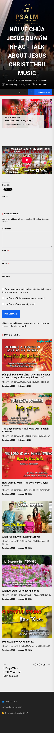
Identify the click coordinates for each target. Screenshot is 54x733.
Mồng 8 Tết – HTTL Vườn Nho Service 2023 (12, 672)
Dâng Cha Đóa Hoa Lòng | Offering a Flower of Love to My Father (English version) (26, 376)
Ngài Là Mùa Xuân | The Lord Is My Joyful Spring (25, 484)
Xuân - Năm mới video (12, 117)
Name (5, 250)
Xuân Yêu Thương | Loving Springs (21, 536)
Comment (7, 228)
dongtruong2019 (11, 125)
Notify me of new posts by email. (20, 304)
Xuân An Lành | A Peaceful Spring (20, 590)
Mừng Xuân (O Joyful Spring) (18, 641)
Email (5, 263)
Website (6, 276)
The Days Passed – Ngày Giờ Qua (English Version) (25, 430)
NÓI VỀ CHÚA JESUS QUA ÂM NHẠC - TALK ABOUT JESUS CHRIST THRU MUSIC (27, 51)
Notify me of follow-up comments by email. (25, 298)
